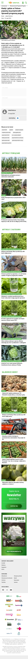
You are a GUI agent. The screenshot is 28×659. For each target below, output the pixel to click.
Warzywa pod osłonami (7, 578)
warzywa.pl (4, 6)
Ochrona (3, 580)
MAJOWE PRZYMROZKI (6, 132)
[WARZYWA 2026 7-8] (14, 531)
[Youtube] (10, 589)
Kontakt (3, 563)
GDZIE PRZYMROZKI (5, 140)
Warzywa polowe (18, 576)
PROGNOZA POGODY (19, 129)
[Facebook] (17, 118)
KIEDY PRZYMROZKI (5, 137)
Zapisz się (14, 506)
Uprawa (16, 582)
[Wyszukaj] (26, 3)
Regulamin (4, 567)
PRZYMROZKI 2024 (5, 135)
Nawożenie (16, 580)
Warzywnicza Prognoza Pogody (18, 6)
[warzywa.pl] (14, 2)
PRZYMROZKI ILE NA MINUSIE (17, 137)
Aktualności (4, 576)
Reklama (3, 565)
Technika (4, 582)
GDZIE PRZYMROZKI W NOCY (17, 140)
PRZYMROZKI (4, 129)
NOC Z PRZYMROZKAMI (16, 135)
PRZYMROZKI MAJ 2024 (6, 143)
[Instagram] (7, 589)
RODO (3, 569)
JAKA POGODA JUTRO (17, 132)
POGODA (11, 129)
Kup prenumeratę (14, 551)
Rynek (15, 578)
